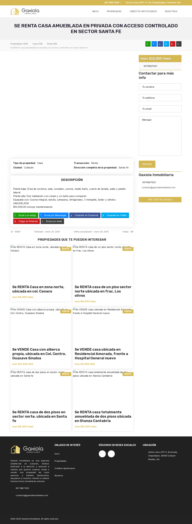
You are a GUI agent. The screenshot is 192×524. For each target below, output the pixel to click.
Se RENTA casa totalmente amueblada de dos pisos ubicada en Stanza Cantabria (103, 416)
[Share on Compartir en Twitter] (166, 44)
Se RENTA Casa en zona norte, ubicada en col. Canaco (38, 289)
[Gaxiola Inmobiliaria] (24, 11)
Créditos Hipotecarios (65, 468)
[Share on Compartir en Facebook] (160, 44)
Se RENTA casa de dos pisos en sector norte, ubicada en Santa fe (39, 416)
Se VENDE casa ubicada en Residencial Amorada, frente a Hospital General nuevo (101, 353)
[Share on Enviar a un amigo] (148, 44)
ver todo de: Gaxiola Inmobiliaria (160, 200)
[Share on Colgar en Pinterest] (172, 44)
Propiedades (60, 461)
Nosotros (59, 475)
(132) (38, 44)
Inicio (57, 453)
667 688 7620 (111, 2)
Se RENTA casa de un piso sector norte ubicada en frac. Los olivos (103, 291)
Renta (95, 163)
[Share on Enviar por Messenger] (154, 44)
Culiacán (29, 167)
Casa (40, 163)
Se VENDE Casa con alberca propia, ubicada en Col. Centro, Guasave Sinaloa (39, 353)
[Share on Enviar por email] (179, 44)
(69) (52, 44)
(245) (19, 44)
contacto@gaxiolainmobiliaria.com (158, 187)
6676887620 (150, 66)
